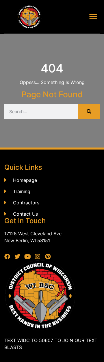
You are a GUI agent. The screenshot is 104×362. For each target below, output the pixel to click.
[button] (93, 16)
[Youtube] (27, 257)
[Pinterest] (48, 257)
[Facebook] (7, 257)
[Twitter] (17, 257)
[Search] (89, 111)
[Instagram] (37, 257)
